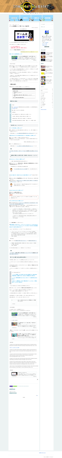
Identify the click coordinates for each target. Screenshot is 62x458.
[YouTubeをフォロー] (13, 393)
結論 (14, 93)
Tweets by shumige (43, 109)
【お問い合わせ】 (44, 45)
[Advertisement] (24, 403)
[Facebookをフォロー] (11, 393)
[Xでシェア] (10, 389)
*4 (31, 174)
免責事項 (40, 452)
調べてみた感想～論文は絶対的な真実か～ (18, 97)
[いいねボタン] (37, 379)
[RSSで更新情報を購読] (16, 393)
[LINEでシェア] (14, 389)
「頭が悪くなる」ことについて (17, 92)
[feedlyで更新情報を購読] (14, 393)
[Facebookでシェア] (11, 389)
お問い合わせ (44, 452)
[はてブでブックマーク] (13, 389)
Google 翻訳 (13, 108)
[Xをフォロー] (10, 393)
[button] (52, 24)
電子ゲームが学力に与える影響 (14, 347)
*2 (35, 135)
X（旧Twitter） (47, 42)
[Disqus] (24, 419)
